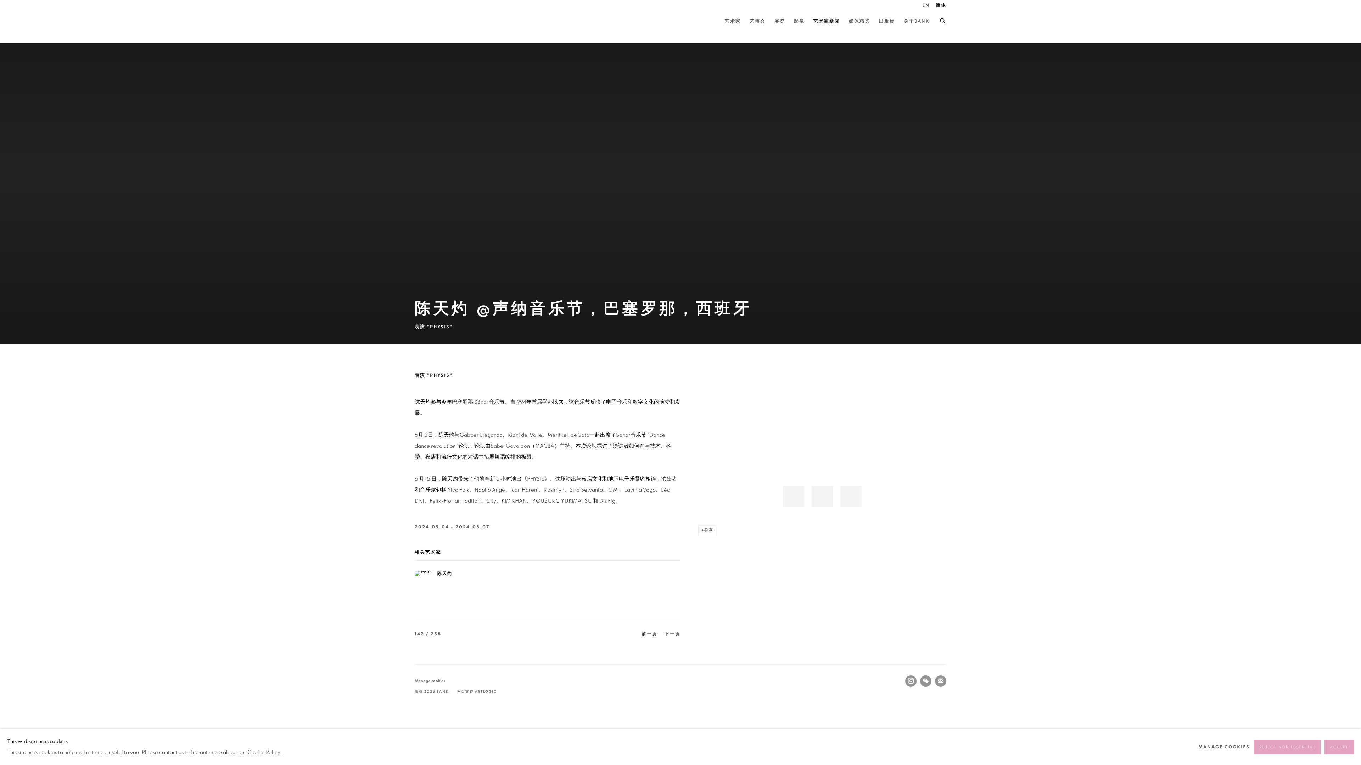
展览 (779, 21)
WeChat (925, 681)
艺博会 (758, 21)
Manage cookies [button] (430, 681)
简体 (941, 5)
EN (926, 5)
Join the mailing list (940, 681)
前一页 (649, 634)
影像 (799, 21)
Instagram (911, 681)
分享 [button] (708, 530)
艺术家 (733, 21)
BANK (436, 21)
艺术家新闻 (826, 21)
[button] (793, 496)
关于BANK (917, 21)
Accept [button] (1339, 747)
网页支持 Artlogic (477, 691)
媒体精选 (859, 21)
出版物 (887, 21)
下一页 (672, 634)
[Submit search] (943, 19)
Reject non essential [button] (1287, 747)
